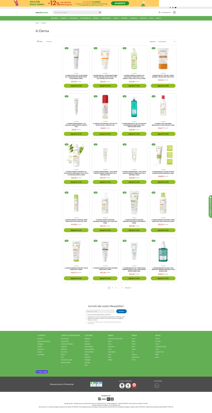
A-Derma (76, 73)
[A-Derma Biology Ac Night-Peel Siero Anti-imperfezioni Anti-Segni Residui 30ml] (163, 251)
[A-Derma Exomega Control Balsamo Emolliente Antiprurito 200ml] (134, 203)
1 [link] (109, 287)
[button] (210, 206)
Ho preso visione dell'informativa (99, 314)
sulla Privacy (108, 314)
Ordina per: (153, 41)
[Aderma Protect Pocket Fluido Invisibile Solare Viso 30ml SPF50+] (163, 58)
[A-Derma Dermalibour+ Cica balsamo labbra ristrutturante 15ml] (76, 107)
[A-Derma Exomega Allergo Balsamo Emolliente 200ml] (105, 251)
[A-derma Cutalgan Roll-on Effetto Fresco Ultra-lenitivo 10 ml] (105, 107)
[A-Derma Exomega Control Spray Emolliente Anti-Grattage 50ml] (76, 203)
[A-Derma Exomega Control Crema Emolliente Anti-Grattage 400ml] (163, 203)
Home (37, 23)
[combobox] (77, 12)
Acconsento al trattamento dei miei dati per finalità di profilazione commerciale (104, 322)
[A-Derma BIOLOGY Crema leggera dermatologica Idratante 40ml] (163, 155)
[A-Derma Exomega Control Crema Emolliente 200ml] (76, 251)
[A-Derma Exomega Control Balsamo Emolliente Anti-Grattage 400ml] (105, 203)
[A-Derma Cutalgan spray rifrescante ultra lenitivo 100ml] (163, 107)
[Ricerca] (100, 12)
